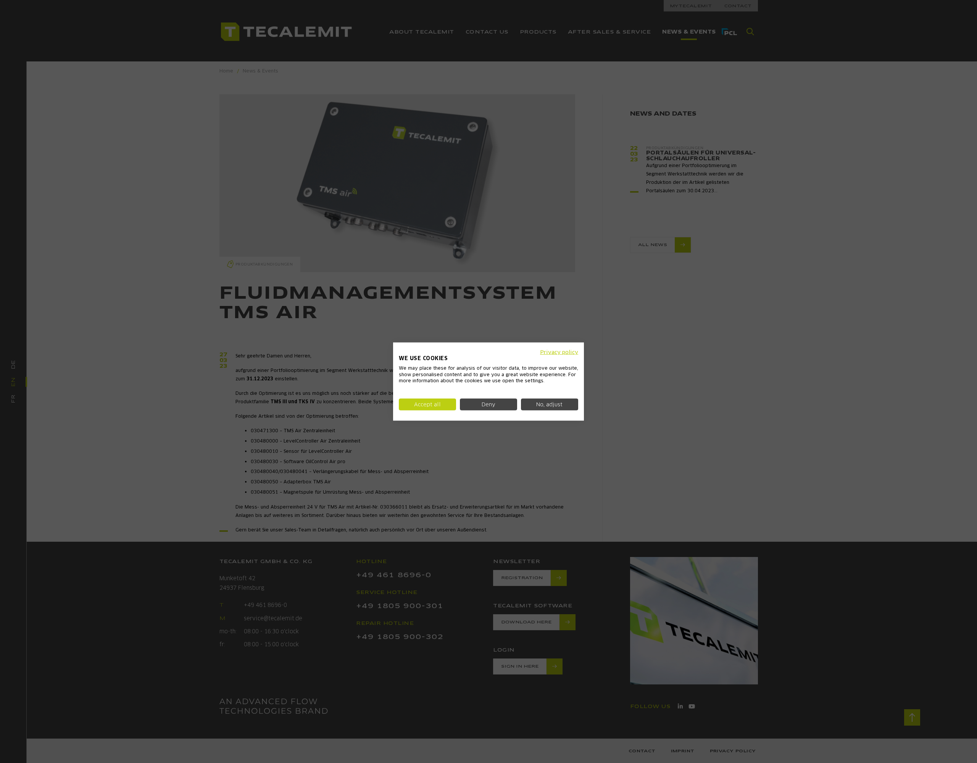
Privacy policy (559, 352)
